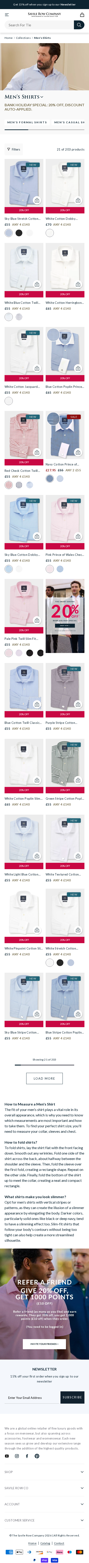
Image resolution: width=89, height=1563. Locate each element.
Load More (44, 1078)
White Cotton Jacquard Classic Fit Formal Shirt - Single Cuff (22, 387)
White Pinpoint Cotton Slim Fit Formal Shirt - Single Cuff (24, 949)
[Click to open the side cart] (82, 14)
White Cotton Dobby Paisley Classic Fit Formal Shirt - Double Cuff (63, 219)
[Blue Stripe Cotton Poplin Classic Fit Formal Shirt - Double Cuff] (65, 997)
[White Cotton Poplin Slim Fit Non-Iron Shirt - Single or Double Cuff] (24, 763)
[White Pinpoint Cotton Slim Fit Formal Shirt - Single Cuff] (24, 913)
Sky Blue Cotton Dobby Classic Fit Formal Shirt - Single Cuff (22, 555)
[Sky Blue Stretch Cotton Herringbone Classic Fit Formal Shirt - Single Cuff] (24, 183)
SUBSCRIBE (72, 1397)
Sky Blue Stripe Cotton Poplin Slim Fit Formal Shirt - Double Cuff (24, 1033)
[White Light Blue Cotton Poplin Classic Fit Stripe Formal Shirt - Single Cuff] (24, 839)
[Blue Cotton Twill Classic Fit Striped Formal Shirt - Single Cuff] (24, 687)
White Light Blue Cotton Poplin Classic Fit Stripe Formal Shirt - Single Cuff (22, 875)
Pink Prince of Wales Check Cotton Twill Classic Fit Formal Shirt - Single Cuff (65, 555)
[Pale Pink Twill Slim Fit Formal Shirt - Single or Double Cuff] (24, 603)
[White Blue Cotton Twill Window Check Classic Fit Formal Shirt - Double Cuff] (24, 267)
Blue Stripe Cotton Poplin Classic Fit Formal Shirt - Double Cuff (64, 1033)
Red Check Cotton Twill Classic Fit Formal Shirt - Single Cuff (22, 471)
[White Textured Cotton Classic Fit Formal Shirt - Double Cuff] (65, 839)
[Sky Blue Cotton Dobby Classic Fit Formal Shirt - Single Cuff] (24, 519)
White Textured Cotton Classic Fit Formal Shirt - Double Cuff (63, 875)
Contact (59, 1543)
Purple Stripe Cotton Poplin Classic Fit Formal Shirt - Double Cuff (63, 723)
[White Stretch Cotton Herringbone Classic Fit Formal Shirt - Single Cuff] (65, 913)
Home (32, 1543)
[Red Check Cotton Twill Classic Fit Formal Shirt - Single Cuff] (24, 435)
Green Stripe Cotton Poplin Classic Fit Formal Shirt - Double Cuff (65, 799)
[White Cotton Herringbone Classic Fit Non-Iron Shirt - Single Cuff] (65, 267)
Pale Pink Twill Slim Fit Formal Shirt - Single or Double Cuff (21, 639)
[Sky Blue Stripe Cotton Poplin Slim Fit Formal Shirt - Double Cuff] (24, 997)
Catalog (45, 1543)
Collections (23, 38)
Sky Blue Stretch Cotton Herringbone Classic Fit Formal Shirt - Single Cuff (22, 219)
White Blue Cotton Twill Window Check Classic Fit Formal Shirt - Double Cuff (23, 303)
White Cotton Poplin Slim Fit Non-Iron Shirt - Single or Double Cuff (22, 799)
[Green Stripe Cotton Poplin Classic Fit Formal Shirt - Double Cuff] (65, 763)
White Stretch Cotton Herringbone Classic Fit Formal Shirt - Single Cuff (63, 949)
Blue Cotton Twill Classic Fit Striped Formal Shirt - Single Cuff (22, 723)
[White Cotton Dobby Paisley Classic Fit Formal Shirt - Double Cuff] (65, 183)
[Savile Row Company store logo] (44, 14)
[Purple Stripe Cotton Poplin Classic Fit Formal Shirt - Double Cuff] (65, 687)
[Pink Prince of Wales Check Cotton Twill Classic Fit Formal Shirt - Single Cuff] (65, 519)
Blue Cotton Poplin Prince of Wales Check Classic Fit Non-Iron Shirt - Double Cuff (64, 387)
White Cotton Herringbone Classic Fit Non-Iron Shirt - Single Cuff (65, 303)
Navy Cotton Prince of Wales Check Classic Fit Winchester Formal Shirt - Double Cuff (64, 464)
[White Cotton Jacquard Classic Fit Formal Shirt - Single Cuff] (24, 351)
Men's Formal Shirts (27, 122)
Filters (16, 149)
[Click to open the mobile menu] (7, 14)
